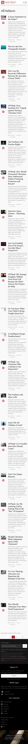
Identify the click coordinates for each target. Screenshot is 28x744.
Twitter (5, 711)
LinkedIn (5, 713)
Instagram (6, 709)
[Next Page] (25, 637)
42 (10, 637)
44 (17, 637)
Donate (14, 675)
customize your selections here (14, 660)
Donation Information (15, 679)
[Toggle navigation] (26, 2)
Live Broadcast (7, 702)
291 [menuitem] (22, 637)
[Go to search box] (24, 2)
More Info (24, 688)
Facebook (6, 706)
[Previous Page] (2, 637)
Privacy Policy (4, 719)
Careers (3, 722)
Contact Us (4, 724)
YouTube (5, 704)
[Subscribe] (25, 646)
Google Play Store (9, 694)
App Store (7, 691)
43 (14, 637)
